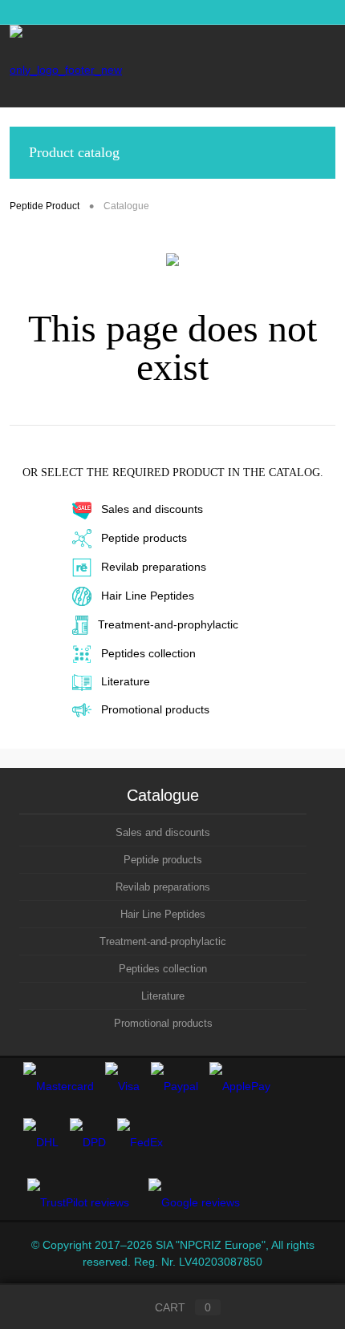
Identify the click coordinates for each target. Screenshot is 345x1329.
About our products (96, 12)
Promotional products (155, 709)
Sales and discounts (152, 509)
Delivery (243, 12)
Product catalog (74, 152)
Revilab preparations (153, 566)
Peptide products (144, 537)
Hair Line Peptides (147, 595)
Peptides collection (148, 653)
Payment (300, 12)
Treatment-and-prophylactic (168, 624)
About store (181, 12)
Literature (125, 681)
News (22, 12)
